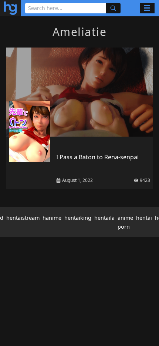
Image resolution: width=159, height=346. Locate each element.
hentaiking (77, 217)
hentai (144, 217)
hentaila (104, 217)
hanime (52, 217)
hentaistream (23, 217)
